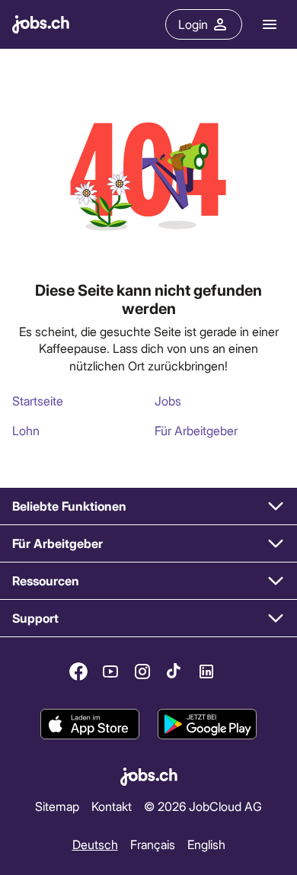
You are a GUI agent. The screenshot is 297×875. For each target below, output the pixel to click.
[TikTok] (174, 671)
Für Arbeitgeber (196, 430)
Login (193, 24)
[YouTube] (110, 671)
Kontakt (111, 806)
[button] (148, 506)
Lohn (26, 430)
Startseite (37, 400)
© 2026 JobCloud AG (203, 806)
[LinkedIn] (206, 671)
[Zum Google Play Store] (207, 724)
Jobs (168, 400)
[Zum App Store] (89, 724)
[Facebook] (78, 671)
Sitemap (57, 806)
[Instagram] (142, 671)
